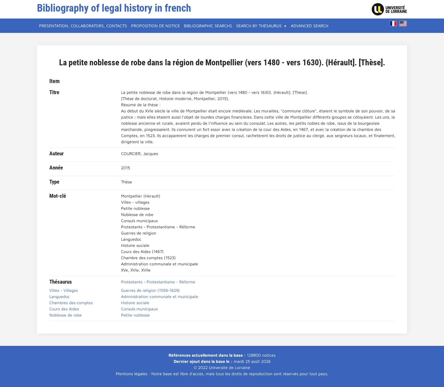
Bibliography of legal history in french (114, 8)
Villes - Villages (63, 290)
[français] (393, 23)
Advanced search (309, 25)
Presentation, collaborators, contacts (83, 25)
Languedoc (59, 296)
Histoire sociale (135, 302)
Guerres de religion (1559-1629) (150, 290)
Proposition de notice (155, 25)
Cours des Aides (64, 309)
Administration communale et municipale (159, 296)
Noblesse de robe (65, 315)
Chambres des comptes (71, 302)
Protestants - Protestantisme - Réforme (158, 282)
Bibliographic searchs (208, 25)
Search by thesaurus (259, 25)
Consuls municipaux (139, 309)
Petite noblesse (135, 315)
